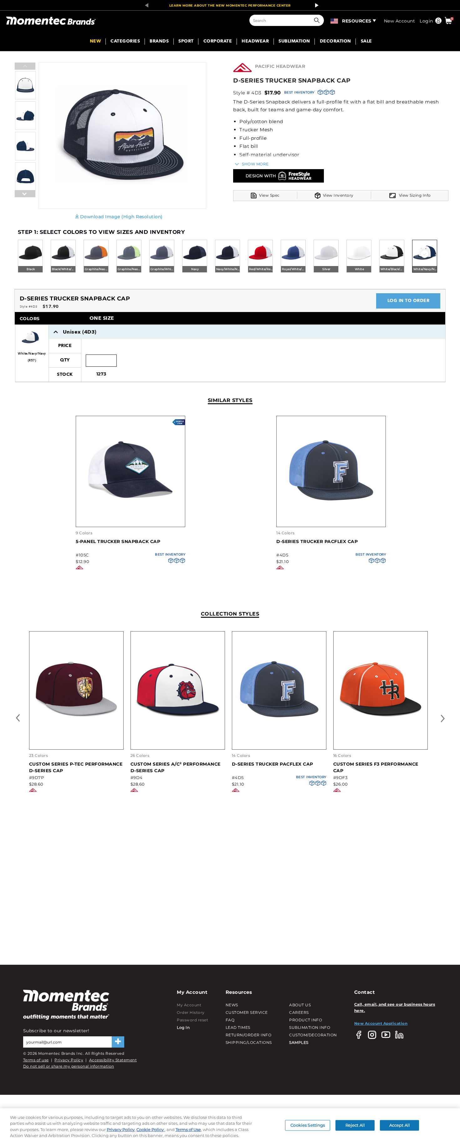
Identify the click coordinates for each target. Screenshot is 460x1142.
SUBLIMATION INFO (309, 1027)
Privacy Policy (68, 1060)
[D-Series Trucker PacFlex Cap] (331, 520)
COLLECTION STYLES (230, 614)
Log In (183, 1027)
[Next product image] (25, 209)
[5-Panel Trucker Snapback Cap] (130, 520)
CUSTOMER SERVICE (247, 1012)
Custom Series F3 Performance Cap (375, 767)
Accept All (399, 1125)
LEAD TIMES (238, 1027)
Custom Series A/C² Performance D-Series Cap (175, 767)
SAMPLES (299, 1042)
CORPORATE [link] (217, 41)
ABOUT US (300, 1005)
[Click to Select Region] (334, 20)
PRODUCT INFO (305, 1020)
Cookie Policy (150, 1129)
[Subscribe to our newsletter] (118, 1042)
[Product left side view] (25, 128)
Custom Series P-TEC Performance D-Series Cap (76, 767)
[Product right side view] (25, 159)
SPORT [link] (186, 41)
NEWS (232, 1005)
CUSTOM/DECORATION (313, 1035)
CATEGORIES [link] (125, 41)
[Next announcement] (315, 5)
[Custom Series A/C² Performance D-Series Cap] (178, 735)
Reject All (355, 1125)
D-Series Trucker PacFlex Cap (317, 541)
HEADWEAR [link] (255, 41)
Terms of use (36, 1060)
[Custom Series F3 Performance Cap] (380, 735)
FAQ (230, 1020)
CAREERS (299, 1012)
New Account (399, 21)
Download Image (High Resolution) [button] (121, 216)
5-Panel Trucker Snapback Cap (118, 541)
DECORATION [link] (335, 41)
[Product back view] (25, 189)
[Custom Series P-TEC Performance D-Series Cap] (76, 735)
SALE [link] (366, 41)
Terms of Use (188, 1129)
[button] (318, 20)
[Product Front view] (25, 98)
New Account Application (381, 1023)
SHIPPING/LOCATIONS (249, 1042)
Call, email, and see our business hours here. (394, 1007)
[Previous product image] (25, 67)
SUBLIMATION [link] (294, 41)
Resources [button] (356, 21)
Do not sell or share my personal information (68, 1066)
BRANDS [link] (159, 41)
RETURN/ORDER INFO (249, 1035)
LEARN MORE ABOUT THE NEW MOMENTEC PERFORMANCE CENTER (230, 5)
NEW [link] (95, 41)
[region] (230, 1125)
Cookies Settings (307, 1125)
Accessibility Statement (113, 1060)
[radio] (30, 256)
